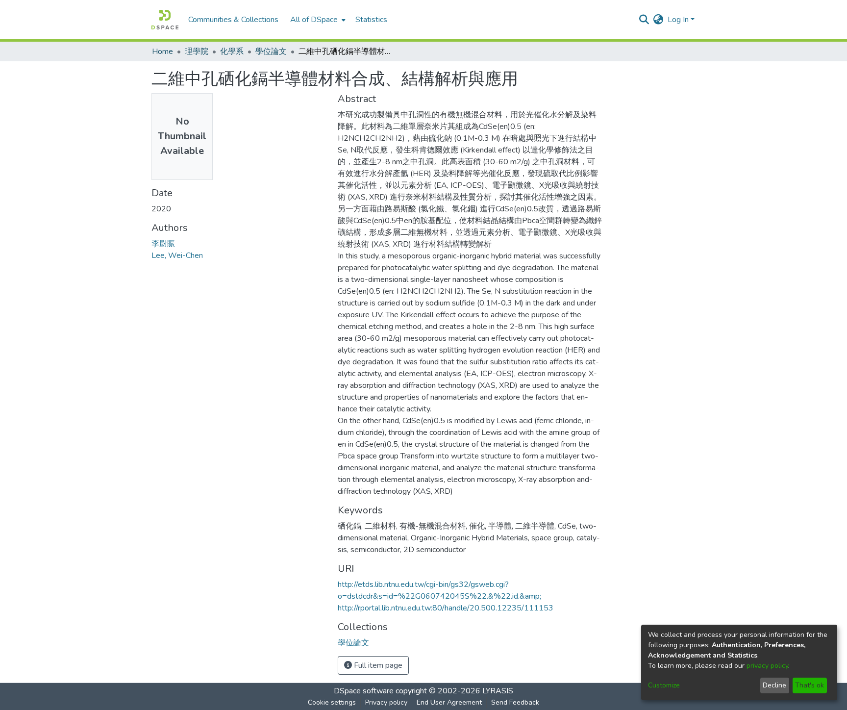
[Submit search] (644, 19)
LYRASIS (497, 690)
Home (162, 51)
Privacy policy (386, 702)
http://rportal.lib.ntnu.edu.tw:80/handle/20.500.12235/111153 (445, 608)
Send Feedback (515, 702)
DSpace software (364, 690)
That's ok (809, 685)
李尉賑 (163, 243)
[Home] (164, 19)
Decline (774, 685)
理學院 (196, 51)
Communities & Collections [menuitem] (233, 19)
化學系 (232, 51)
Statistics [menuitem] (371, 19)
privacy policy (767, 665)
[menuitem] (317, 19)
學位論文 (271, 51)
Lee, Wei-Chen (177, 255)
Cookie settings (332, 702)
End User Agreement (449, 702)
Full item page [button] (377, 665)
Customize (664, 685)
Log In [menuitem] (678, 19)
